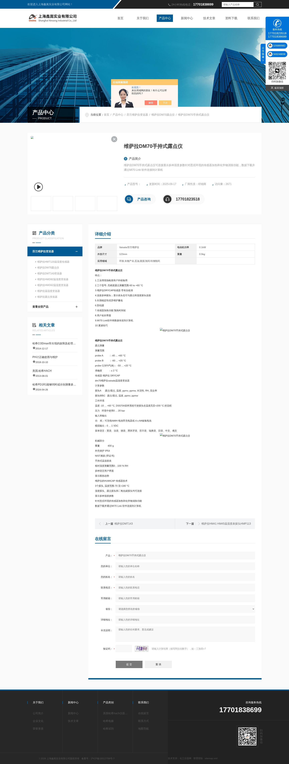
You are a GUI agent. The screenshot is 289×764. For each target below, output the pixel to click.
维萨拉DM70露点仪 (163, 114)
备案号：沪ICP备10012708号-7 (98, 758)
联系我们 (254, 18)
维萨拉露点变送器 (47, 296)
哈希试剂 (108, 728)
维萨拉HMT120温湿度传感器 (53, 261)
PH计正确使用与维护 (45, 357)
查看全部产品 (40, 306)
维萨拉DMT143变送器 (49, 273)
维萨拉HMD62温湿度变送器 (52, 285)
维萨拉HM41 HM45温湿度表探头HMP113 (226, 523)
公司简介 (38, 713)
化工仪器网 (185, 758)
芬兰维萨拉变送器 (137, 114)
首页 (120, 18)
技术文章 (209, 18)
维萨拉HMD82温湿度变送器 (52, 279)
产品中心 (165, 18)
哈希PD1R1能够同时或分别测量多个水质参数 (54, 384)
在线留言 (143, 713)
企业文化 (38, 721)
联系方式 (143, 721)
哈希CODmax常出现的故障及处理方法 (54, 343)
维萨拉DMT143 (123, 523)
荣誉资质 (38, 728)
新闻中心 (187, 18)
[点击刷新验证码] (141, 649)
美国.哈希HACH (42, 370)
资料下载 (231, 18)
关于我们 (143, 18)
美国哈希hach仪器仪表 (116, 713)
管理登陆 (198, 758)
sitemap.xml (211, 758)
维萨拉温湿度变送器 (48, 291)
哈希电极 (108, 721)
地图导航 (143, 728)
